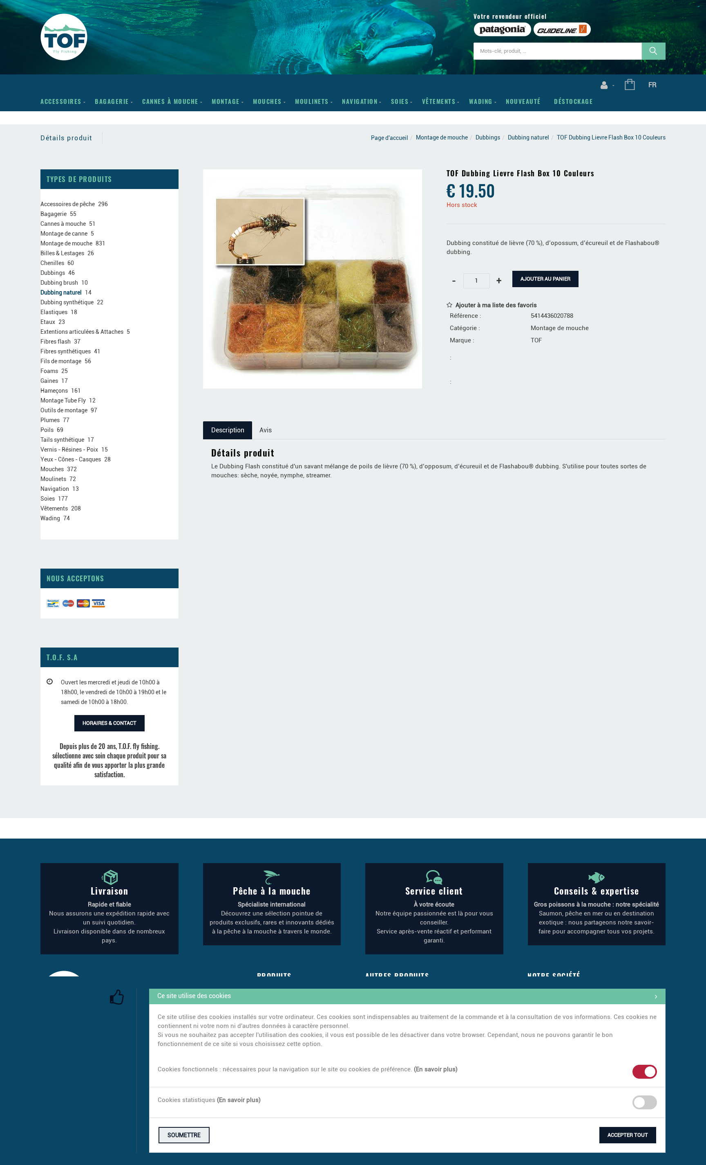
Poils (47, 430)
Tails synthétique (62, 439)
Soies (400, 101)
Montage (226, 101)
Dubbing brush (59, 282)
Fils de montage (60, 361)
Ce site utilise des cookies (194, 996)
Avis (265, 430)
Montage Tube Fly (63, 400)
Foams (49, 371)
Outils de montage (63, 410)
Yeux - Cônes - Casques (70, 459)
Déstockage (573, 101)
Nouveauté (523, 101)
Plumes (50, 420)
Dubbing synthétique (67, 302)
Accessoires (61, 101)
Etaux (47, 322)
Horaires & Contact (109, 723)
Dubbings (488, 137)
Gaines (49, 381)
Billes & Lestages (62, 253)
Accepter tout (628, 1135)
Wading (481, 101)
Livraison (110, 890)
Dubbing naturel (528, 137)
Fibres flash (55, 341)
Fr (652, 85)
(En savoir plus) (436, 1069)
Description (227, 430)
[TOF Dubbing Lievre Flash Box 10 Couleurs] (312, 175)
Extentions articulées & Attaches (81, 331)
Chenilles (52, 263)
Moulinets (312, 101)
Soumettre (184, 1135)
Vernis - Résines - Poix (69, 449)
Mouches (267, 101)
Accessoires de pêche (67, 204)
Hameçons (54, 390)
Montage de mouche (442, 137)
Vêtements (439, 101)
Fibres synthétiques (65, 351)
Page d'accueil (389, 138)
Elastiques (53, 312)
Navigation (360, 101)
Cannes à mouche (170, 101)
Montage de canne (63, 233)
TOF (536, 340)
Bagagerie (112, 101)
